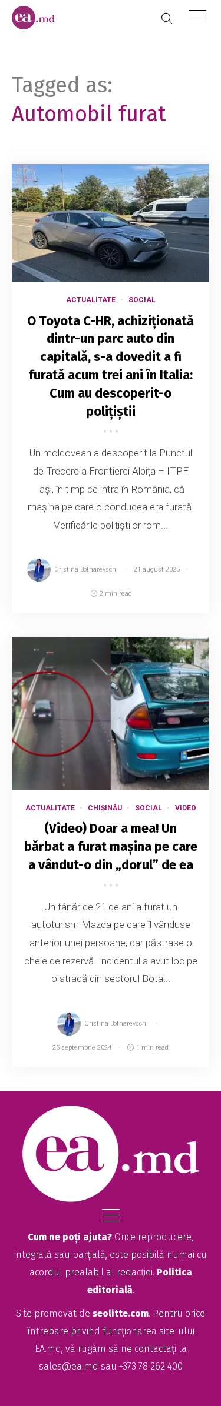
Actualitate (91, 300)
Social (142, 300)
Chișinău (105, 808)
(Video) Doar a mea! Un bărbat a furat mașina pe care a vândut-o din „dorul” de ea (110, 846)
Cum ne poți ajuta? (70, 1237)
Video (185, 808)
